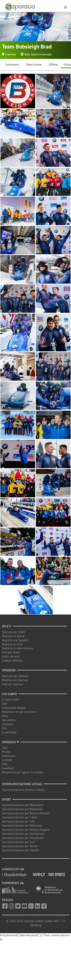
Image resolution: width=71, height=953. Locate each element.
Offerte (53, 64)
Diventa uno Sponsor (15, 680)
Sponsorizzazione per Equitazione (23, 834)
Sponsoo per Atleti (13, 632)
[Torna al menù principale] (33, 7)
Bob (27, 54)
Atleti (6, 626)
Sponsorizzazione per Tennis (19, 846)
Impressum (9, 756)
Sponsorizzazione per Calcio (19, 817)
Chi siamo (9, 694)
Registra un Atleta (13, 636)
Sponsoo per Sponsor (15, 676)
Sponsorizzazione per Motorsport (22, 805)
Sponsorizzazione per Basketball (22, 809)
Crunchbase (9, 732)
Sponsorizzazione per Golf (18, 821)
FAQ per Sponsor (12, 684)
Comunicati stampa (14, 708)
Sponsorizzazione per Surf (18, 842)
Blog (5, 716)
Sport (6, 799)
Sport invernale (41, 54)
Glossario (7, 724)
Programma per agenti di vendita (22, 772)
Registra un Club (12, 644)
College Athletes (12, 660)
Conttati (7, 760)
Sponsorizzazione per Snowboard (23, 838)
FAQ (4, 764)
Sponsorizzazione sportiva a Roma (23, 790)
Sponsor (9, 670)
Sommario (12, 64)
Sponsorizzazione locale (22, 784)
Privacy (6, 752)
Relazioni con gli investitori (19, 712)
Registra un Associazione (17, 648)
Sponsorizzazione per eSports (20, 850)
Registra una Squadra (15, 640)
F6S (4, 728)
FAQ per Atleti (11, 652)
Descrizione (34, 64)
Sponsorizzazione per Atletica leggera (26, 829)
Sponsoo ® (10, 742)
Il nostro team (10, 699)
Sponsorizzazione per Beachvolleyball (25, 813)
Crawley (10, 54)
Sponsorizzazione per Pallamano (22, 825)
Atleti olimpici (11, 656)
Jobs (4, 703)
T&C (5, 748)
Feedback (8, 768)
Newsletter (9, 720)
